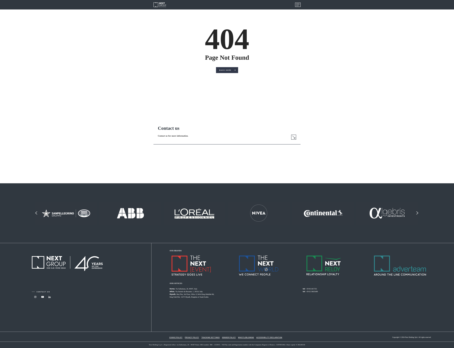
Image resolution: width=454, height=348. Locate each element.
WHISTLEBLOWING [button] (246, 337)
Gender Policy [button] (229, 337)
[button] (298, 5)
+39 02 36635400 (312, 291)
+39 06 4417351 (311, 289)
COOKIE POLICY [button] (175, 337)
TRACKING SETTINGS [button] (210, 337)
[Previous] (36, 213)
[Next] (417, 213)
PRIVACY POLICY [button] (192, 337)
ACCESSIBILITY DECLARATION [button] (269, 337)
